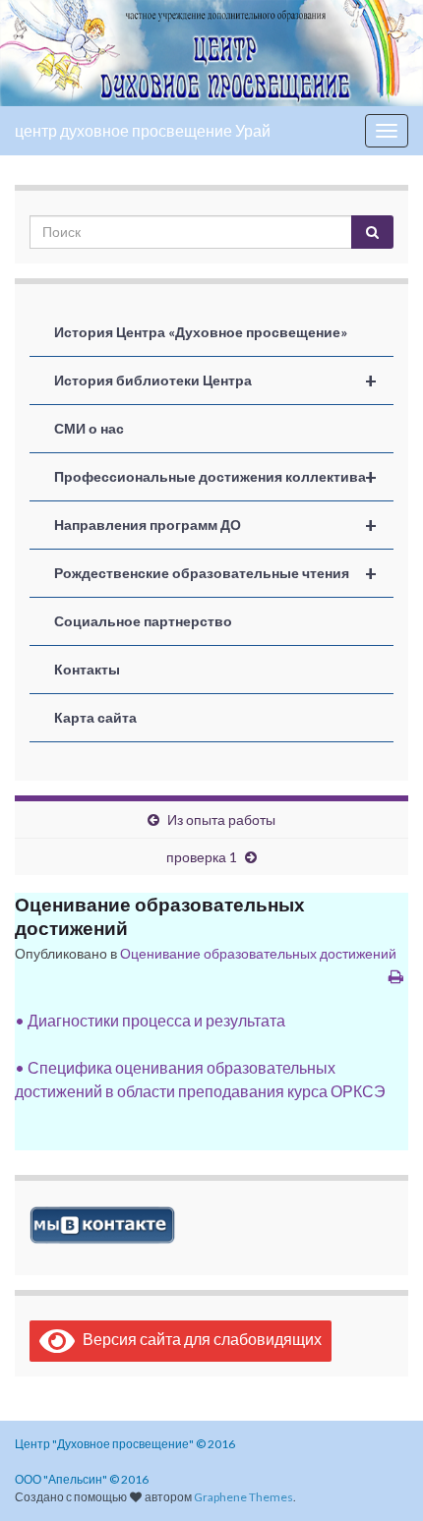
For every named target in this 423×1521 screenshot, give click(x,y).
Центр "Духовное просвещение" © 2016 (125, 1443)
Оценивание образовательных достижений (258, 953)
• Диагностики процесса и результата (150, 1020)
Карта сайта (95, 717)
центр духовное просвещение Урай (143, 130)
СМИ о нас (89, 428)
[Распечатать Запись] (396, 975)
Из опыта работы (221, 819)
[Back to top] (378, 1476)
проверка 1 (201, 856)
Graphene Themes (243, 1497)
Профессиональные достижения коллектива (215, 477)
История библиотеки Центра (215, 380)
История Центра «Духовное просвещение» (200, 331)
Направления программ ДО (215, 525)
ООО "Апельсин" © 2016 (82, 1479)
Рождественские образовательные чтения (215, 573)
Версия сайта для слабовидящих (198, 1338)
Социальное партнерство (143, 621)
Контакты (87, 669)
